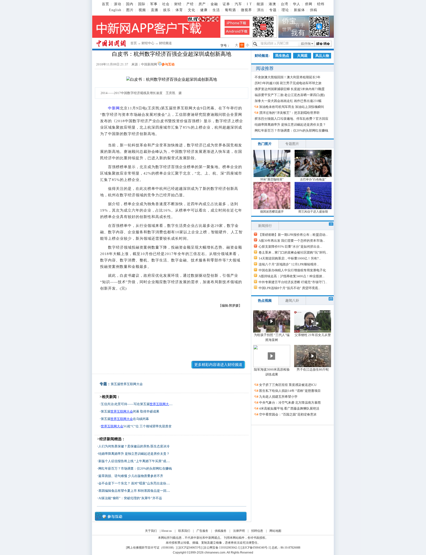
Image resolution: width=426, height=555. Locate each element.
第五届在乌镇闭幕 (125, 419)
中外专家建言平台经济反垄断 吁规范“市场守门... (293, 282)
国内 (129, 4)
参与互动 (168, 64)
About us (166, 531)
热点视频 (265, 300)
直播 (154, 10)
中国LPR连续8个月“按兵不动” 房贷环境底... (289, 288)
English (115, 10)
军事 (154, 4)
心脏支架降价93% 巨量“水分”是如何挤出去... (290, 246)
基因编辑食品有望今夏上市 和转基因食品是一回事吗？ (137, 491)
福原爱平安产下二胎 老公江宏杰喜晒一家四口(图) (290, 95)
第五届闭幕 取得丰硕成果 (130, 411)
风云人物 (322, 56)
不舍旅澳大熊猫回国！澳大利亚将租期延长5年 (287, 77)
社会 (166, 4)
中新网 (114, 108)
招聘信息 (257, 531)
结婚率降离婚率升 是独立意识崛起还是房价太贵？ (134, 454)
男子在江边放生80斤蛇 (313, 369)
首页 (105, 4)
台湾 (284, 4)
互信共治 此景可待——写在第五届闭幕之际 (143, 404)
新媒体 (299, 10)
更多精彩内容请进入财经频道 (218, 365)
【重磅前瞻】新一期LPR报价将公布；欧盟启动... (293, 235)
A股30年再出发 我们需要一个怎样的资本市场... (292, 240)
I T (249, 4)
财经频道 (165, 43)
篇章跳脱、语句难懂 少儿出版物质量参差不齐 (130, 476)
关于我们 (151, 531)
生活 (216, 10)
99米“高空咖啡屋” (272, 179)
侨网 (308, 4)
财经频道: (262, 56)
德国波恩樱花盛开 (272, 211)
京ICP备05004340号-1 (256, 547)
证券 (226, 4)
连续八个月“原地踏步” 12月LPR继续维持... (289, 264)
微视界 (246, 10)
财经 (178, 4)
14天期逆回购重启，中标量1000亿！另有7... (290, 258)
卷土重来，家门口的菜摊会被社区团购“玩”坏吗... (293, 252)
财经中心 (148, 43)
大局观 (302, 56)
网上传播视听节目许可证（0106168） (151, 547)
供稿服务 (221, 531)
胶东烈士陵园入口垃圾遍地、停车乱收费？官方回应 (291, 118)
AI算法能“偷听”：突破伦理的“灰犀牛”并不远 (130, 498)
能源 (260, 4)
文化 (191, 10)
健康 (204, 10)
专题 (273, 10)
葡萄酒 (230, 10)
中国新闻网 (149, 64)
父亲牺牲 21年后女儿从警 (313, 335)
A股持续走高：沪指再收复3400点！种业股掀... (291, 276)
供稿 (313, 10)
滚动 (117, 4)
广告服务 (202, 531)
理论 (285, 10)
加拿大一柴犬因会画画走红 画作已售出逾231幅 (288, 101)
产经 (190, 4)
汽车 (238, 4)
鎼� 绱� (323, 43)
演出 (260, 10)
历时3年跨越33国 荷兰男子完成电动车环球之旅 (288, 83)
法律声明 (239, 531)
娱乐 (167, 10)
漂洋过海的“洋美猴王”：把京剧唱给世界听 (289, 113)
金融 (214, 4)
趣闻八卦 (292, 300)
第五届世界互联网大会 (127, 384)
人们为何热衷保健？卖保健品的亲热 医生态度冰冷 (134, 446)
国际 (141, 4)
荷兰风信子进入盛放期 (313, 211)
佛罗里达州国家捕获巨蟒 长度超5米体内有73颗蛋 (290, 89)
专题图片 (292, 144)
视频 (142, 10)
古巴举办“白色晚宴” (313, 179)
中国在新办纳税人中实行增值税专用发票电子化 (292, 270)
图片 (130, 10)
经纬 (320, 4)
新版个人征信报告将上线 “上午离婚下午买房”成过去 (135, 461)
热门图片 (265, 144)
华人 (296, 4)
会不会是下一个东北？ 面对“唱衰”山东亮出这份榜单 (135, 483)
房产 (202, 4)
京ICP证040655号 (189, 547)
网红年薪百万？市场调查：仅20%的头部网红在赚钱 (135, 468)
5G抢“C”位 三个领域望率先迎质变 (136, 426)
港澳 (272, 4)
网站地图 (275, 531)
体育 (179, 10)
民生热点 (282, 56)
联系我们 (184, 531)
